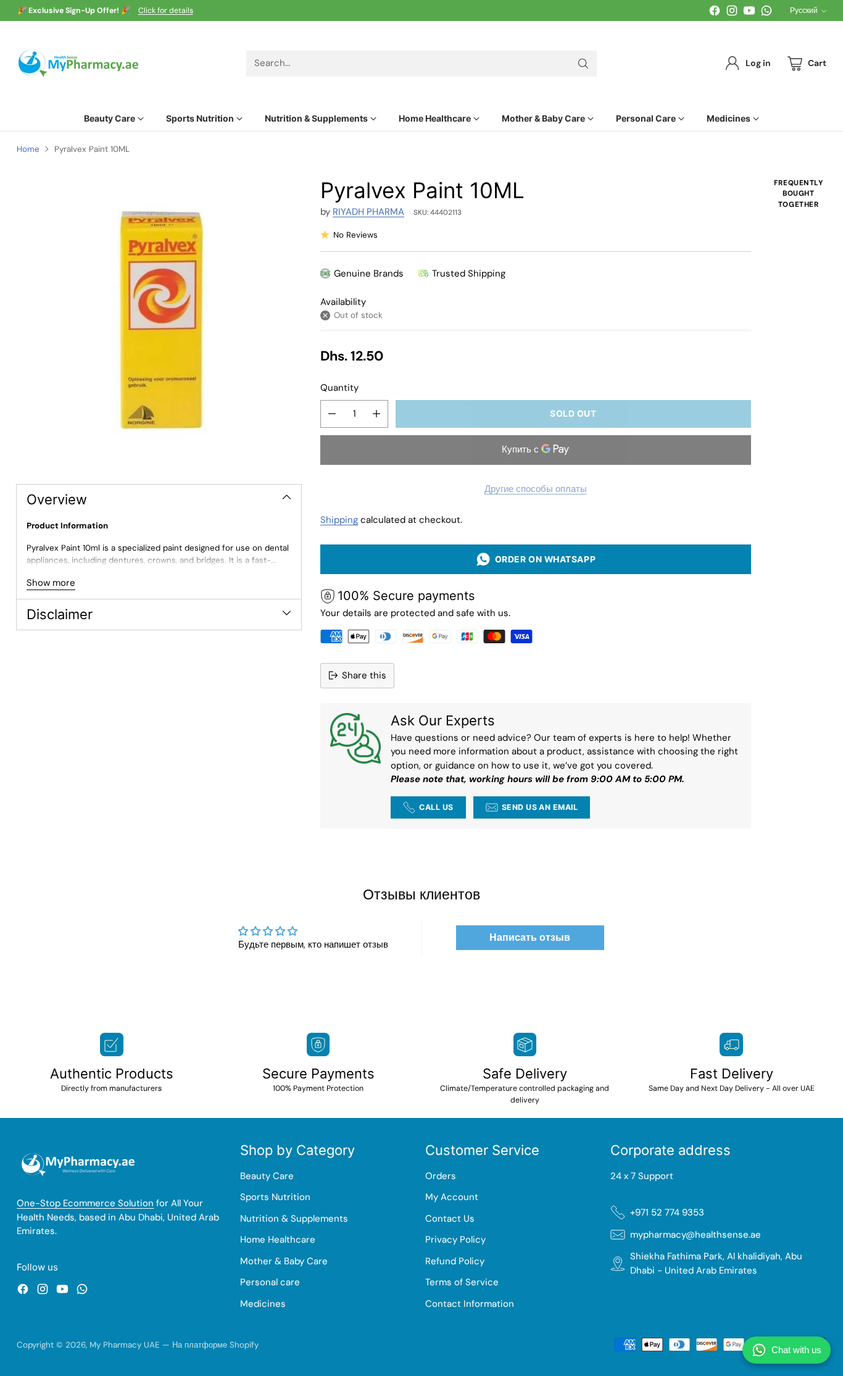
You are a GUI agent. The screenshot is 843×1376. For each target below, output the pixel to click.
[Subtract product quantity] (332, 414)
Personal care (270, 1282)
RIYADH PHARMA (368, 212)
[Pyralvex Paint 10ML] (159, 320)
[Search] (583, 64)
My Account (451, 1197)
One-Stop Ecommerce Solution (85, 1203)
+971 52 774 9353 (667, 1212)
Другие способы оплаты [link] (535, 489)
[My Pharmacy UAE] (78, 63)
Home (28, 149)
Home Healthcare (277, 1239)
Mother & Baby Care (284, 1261)
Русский (804, 10)
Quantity (339, 388)
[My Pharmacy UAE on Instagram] (732, 12)
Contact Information (469, 1304)
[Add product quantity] (376, 414)
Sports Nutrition (275, 1197)
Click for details (165, 11)
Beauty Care (267, 1176)
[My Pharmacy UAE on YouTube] (749, 12)
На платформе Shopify (215, 1345)
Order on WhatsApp (543, 559)
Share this (364, 675)
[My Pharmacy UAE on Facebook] (714, 12)
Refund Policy (454, 1261)
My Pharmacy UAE (124, 1345)
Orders (440, 1176)
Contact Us (450, 1218)
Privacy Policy (455, 1239)
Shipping (339, 520)
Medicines (263, 1304)
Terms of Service (462, 1282)
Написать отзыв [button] (529, 937)
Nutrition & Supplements (294, 1218)
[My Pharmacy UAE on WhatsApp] (766, 12)
